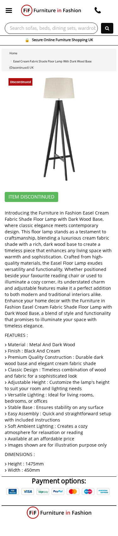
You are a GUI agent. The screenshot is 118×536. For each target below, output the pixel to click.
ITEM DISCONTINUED (31, 197)
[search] (107, 28)
